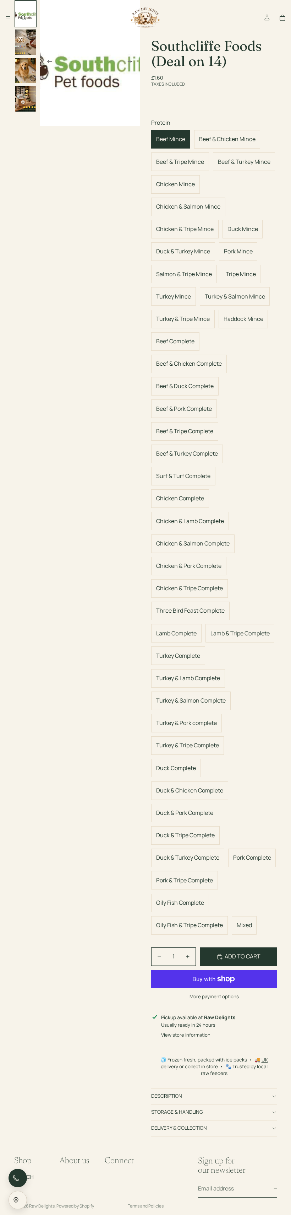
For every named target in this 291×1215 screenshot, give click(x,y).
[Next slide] (132, 63)
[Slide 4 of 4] (25, 99)
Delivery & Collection (179, 1127)
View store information (185, 1035)
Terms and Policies (146, 1206)
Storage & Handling (177, 1111)
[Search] (23, 18)
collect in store (201, 1066)
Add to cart (242, 956)
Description (166, 1095)
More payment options (214, 996)
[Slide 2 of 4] (25, 42)
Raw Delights (42, 1206)
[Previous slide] (47, 63)
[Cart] (282, 18)
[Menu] (8, 18)
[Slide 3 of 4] (25, 71)
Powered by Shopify (75, 1206)
